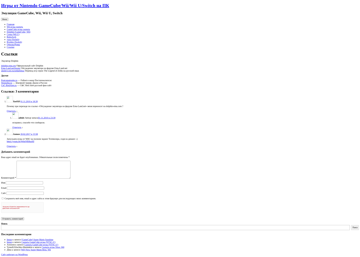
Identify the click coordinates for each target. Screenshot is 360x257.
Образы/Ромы (13, 44)
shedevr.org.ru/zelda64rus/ (12, 71)
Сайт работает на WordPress (14, 254)
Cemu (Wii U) (13, 34)
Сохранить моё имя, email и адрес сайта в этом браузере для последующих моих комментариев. (50, 198)
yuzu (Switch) (13, 39)
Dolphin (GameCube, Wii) (18, 32)
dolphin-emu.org (8, 65)
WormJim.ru (6, 83)
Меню (4, 19)
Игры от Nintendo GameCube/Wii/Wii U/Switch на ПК (55, 5)
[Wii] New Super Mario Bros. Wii (36, 250)
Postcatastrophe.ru (9, 80)
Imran (9, 239)
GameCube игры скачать (18, 29)
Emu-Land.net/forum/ (10, 68)
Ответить (11, 111)
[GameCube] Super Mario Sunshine (37, 239)
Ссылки (10, 47)
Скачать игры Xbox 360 (53, 247)
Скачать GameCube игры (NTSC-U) (38, 242)
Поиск (4, 223)
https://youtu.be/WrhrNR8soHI (20, 141)
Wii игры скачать (15, 27)
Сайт (3, 193)
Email (3, 188)
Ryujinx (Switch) (14, 42)
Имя (3, 183)
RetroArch (11, 37)
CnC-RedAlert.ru (9, 85)
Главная (10, 24)
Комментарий (8, 178)
